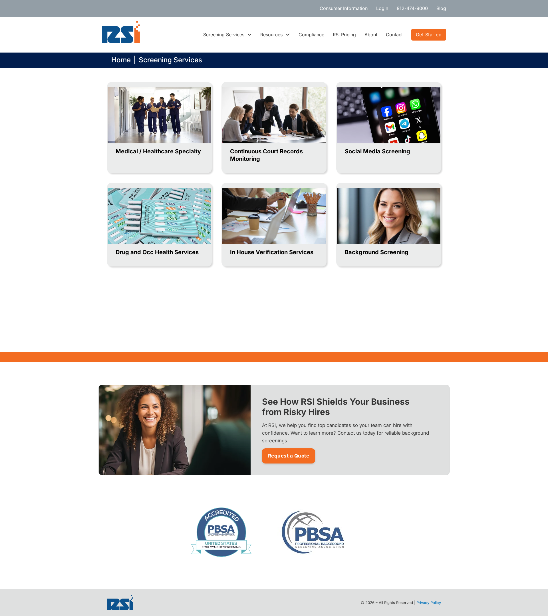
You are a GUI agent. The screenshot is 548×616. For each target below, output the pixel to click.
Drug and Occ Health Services (157, 252)
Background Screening (376, 252)
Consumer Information (344, 8)
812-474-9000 (412, 8)
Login (382, 8)
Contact (394, 34)
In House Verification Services (271, 252)
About (370, 34)
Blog (441, 8)
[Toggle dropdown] (249, 34)
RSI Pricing (344, 34)
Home (121, 60)
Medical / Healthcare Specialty (158, 151)
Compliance (311, 34)
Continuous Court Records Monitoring (266, 155)
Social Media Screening (377, 151)
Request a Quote (288, 456)
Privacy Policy (428, 602)
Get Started (429, 34)
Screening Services (223, 34)
